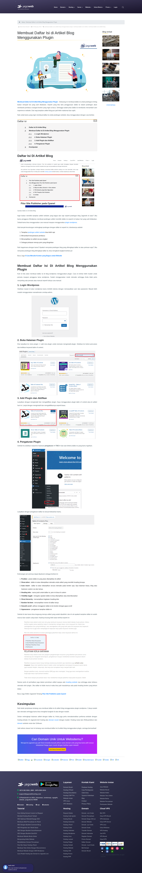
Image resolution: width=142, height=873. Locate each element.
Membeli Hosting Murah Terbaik (27, 816)
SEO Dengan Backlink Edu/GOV (27, 833)
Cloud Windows (104, 827)
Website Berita (104, 798)
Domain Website (87, 822)
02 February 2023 (37, 26)
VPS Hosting (104, 830)
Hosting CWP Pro (68, 795)
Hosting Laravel (68, 839)
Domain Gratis (86, 827)
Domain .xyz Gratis (87, 824)
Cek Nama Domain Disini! (57, 749)
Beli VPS (102, 813)
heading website (72, 682)
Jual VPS (102, 833)
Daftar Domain (86, 842)
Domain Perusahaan (88, 816)
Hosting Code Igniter (69, 816)
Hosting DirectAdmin (69, 793)
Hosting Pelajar (68, 842)
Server (79, 7)
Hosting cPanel (68, 790)
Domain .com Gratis (88, 813)
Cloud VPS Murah (105, 816)
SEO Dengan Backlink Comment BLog (29, 824)
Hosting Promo (67, 853)
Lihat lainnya (110, 105)
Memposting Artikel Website (25, 839)
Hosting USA (67, 851)
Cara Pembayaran (87, 790)
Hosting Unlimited (68, 830)
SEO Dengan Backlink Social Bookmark (29, 830)
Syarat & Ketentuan (88, 795)
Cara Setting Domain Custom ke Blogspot (30, 813)
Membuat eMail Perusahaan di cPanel (29, 822)
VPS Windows (67, 804)
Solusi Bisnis (98, 7)
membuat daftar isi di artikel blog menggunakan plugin (58, 26)
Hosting (71, 7)
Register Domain (87, 836)
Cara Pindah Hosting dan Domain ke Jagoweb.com (33, 853)
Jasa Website (104, 787)
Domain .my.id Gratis (88, 845)
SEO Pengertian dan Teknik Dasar (27, 827)
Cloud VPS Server (105, 822)
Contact (84, 801)
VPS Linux (66, 801)
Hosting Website (68, 848)
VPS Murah (103, 836)
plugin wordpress (71, 222)
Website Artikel (104, 792)
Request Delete (68, 813)
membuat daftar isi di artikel (80, 26)
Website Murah (104, 790)
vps (38, 805)
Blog (83, 798)
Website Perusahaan (106, 801)
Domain (62, 7)
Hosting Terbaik (68, 845)
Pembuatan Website (106, 804)
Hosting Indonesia (68, 822)
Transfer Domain (87, 830)
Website (87, 7)
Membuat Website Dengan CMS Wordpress (30, 851)
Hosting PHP (67, 856)
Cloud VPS (103, 839)
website (46, 805)
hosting (30, 805)
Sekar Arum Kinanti (25, 26)
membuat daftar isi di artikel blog (96, 26)
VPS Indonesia (104, 819)
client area (85, 793)
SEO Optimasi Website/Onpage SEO (28, 819)
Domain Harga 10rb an (89, 819)
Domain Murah (68, 787)
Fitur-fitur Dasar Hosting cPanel (27, 845)
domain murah (53, 720)
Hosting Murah (67, 819)
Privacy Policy (86, 804)
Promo (108, 7)
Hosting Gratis (67, 827)
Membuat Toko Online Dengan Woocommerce (31, 848)
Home (55, 7)
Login (115, 7)
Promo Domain (86, 839)
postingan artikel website (36, 232)
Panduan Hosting (87, 787)
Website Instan (68, 798)
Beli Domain (85, 848)
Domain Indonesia (87, 833)
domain (20, 723)
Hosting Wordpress (69, 833)
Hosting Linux (67, 836)
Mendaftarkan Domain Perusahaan (28, 842)
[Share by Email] (32, 760)
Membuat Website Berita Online (27, 836)
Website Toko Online (106, 795)
